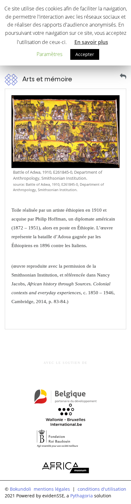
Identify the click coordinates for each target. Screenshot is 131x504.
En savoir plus (91, 42)
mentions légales (52, 489)
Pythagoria (81, 496)
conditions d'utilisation (102, 489)
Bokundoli (20, 489)
